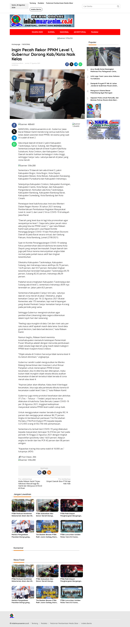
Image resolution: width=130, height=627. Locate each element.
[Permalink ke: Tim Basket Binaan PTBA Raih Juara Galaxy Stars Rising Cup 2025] (47, 526)
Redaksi (44, 623)
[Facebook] (39, 472)
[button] (118, 6)
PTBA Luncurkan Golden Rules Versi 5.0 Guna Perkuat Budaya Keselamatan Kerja (70, 535)
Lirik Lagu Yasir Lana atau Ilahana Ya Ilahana (105, 77)
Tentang (35, 623)
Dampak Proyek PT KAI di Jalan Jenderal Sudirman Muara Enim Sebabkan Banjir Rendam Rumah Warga (104, 84)
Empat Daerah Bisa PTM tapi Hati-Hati (58, 481)
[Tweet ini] (71, 64)
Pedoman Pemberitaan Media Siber (64, 623)
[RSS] (49, 472)
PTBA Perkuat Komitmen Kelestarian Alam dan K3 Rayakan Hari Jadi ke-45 (22, 514)
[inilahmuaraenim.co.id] (42, 20)
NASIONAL (15, 65)
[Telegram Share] (76, 64)
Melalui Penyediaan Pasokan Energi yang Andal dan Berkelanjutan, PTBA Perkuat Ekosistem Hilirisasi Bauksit (22, 535)
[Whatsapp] (80, 64)
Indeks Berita (86, 623)
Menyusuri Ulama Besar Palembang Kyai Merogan (101, 91)
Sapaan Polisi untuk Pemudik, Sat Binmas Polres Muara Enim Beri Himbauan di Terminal (105, 99)
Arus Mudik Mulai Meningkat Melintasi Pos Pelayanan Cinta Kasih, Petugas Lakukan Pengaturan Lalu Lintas (103, 70)
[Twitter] (44, 472)
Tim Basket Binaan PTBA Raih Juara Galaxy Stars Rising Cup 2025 (46, 535)
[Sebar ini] (67, 64)
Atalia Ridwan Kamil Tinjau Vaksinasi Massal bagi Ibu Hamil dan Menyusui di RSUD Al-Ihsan (30, 483)
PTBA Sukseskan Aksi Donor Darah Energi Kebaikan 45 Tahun (44, 514)
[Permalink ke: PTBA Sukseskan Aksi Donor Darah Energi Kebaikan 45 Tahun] (47, 505)
